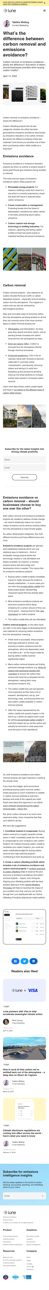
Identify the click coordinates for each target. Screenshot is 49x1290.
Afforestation (13, 328)
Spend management (33, 1244)
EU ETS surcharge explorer (12, 1260)
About (29, 1257)
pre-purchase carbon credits (29, 719)
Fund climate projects (10, 1236)
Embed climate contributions (12, 1244)
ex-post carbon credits (30, 586)
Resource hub (8, 1257)
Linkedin (29, 1264)
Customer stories (9, 1263)
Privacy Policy (8, 1220)
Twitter (29, 1260)
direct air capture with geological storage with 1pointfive (27, 670)
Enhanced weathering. (18, 355)
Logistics (30, 1239)
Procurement (31, 1242)
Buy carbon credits (33, 1236)
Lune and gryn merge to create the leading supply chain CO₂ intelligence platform (23, 3)
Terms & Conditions (9, 1217)
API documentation (9, 1265)
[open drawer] (44, 10)
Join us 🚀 (30, 1266)
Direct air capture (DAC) (18, 343)
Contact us (30, 1269)
